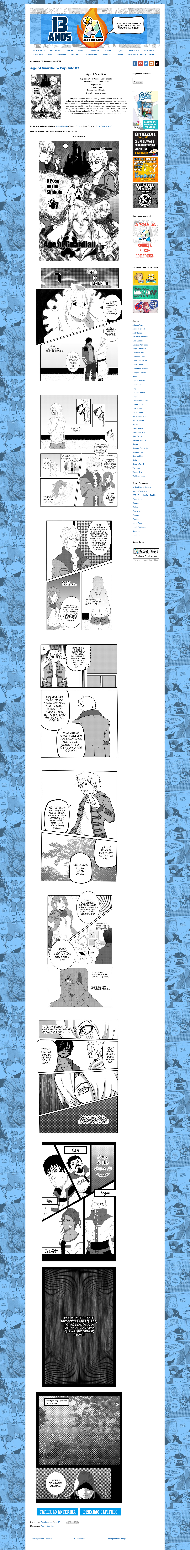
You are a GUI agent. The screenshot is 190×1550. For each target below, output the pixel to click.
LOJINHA (69, 51)
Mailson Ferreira (139, 416)
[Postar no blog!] (69, 1522)
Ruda (135, 460)
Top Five (136, 535)
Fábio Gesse (138, 365)
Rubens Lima (138, 456)
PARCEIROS (149, 51)
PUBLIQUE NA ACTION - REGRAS (141, 55)
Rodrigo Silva (138, 452)
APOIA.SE (82, 51)
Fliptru (78, 126)
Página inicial (79, 1539)
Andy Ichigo (137, 333)
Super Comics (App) (104, 126)
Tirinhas (120, 55)
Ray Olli (136, 444)
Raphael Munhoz (139, 440)
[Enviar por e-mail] (67, 1522)
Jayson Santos (139, 381)
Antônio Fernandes (140, 337)
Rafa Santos (138, 436)
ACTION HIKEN (39, 51)
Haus (135, 377)
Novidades (137, 531)
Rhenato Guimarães (141, 448)
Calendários (137, 499)
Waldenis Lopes (139, 476)
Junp (134, 396)
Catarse (136, 503)
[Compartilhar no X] (72, 1522)
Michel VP (137, 424)
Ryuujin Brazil (138, 464)
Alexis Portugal (139, 329)
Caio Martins (138, 341)
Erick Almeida (138, 353)
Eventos (136, 515)
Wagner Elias (138, 472)
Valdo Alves (137, 468)
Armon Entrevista (140, 491)
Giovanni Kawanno (140, 369)
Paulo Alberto (138, 428)
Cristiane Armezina (140, 345)
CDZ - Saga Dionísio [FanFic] (144, 495)
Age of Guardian (47, 1526)
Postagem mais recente (42, 1539)
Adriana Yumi (138, 325)
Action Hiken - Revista (142, 487)
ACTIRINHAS (55, 51)
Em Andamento (91, 55)
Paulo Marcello (139, 432)
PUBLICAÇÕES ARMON (42, 55)
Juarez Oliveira (139, 393)
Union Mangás (62, 126)
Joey (134, 389)
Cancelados (106, 55)
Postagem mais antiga (117, 1539)
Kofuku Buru (138, 404)
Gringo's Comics (139, 373)
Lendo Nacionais (139, 527)
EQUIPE (121, 51)
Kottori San (137, 408)
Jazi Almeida (138, 384)
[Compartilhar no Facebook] (75, 1522)
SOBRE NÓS (134, 51)
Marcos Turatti (138, 420)
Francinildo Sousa (140, 361)
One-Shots (75, 55)
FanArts (136, 519)
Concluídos (61, 55)
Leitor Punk (137, 523)
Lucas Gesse (138, 412)
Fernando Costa (139, 357)
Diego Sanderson (139, 349)
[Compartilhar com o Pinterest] (77, 1522)
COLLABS (109, 51)
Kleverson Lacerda (140, 401)
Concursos (137, 511)
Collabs (136, 507)
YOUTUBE (95, 51)
